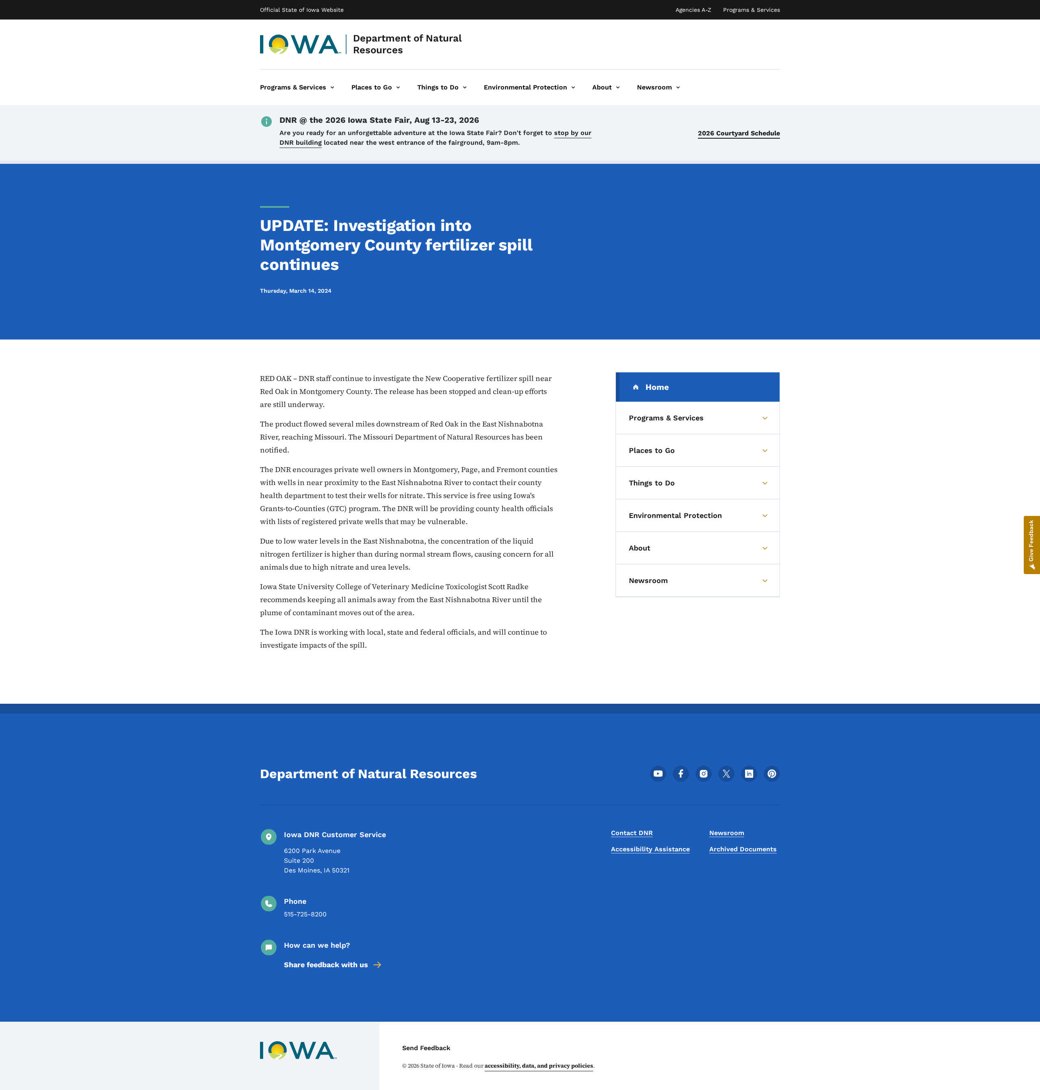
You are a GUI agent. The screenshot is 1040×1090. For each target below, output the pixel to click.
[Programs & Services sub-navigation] (332, 87)
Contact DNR (632, 833)
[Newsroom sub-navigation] (678, 87)
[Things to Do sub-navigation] (465, 87)
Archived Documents (743, 849)
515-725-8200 (305, 914)
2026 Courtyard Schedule (739, 133)
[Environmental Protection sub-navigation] (573, 87)
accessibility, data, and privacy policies (539, 1066)
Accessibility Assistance (650, 849)
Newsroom (726, 833)
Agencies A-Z (693, 10)
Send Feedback (426, 1048)
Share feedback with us (326, 964)
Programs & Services (751, 10)
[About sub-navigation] (618, 87)
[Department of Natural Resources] (301, 44)
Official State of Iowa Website (302, 10)
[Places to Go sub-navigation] (398, 87)
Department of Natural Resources (407, 44)
